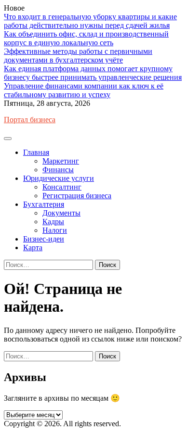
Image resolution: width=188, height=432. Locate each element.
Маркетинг (60, 161)
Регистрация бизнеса (76, 195)
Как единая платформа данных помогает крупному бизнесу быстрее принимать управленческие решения (93, 72)
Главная (36, 152)
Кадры (53, 221)
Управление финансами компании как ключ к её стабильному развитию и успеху (83, 90)
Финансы (58, 169)
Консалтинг (61, 187)
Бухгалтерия (43, 204)
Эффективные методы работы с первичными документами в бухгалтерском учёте (78, 55)
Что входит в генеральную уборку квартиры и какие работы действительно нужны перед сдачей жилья (90, 21)
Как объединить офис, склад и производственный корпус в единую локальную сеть (86, 38)
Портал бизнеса (29, 119)
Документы (61, 213)
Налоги (54, 230)
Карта (32, 247)
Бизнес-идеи (43, 239)
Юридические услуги (58, 178)
